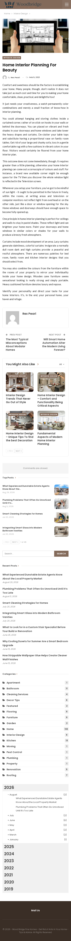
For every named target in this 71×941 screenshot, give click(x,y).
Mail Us (35, 910)
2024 (9, 854)
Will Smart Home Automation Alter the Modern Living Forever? (53, 345)
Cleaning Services (17, 694)
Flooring (12, 711)
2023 (9, 861)
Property (12, 763)
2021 (8, 875)
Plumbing (12, 758)
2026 (9, 787)
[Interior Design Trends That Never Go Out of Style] (20, 382)
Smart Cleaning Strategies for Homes (25, 603)
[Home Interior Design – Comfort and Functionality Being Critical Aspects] (51, 382)
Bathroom (13, 688)
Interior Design (11, 58)
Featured (12, 706)
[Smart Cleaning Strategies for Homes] (61, 517)
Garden (11, 723)
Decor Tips (13, 700)
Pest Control (14, 752)
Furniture (12, 717)
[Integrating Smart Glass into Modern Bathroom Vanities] (61, 531)
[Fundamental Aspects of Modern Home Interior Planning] (51, 420)
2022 (9, 868)
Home (10, 729)
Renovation (14, 769)
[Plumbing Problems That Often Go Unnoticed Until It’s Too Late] (61, 504)
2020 (9, 882)
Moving (11, 746)
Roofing (11, 775)
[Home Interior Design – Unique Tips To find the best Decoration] (20, 420)
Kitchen (11, 740)
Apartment (13, 682)
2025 (9, 847)
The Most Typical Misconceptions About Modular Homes (17, 345)
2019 (8, 889)
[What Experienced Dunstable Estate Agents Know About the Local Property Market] (61, 490)
